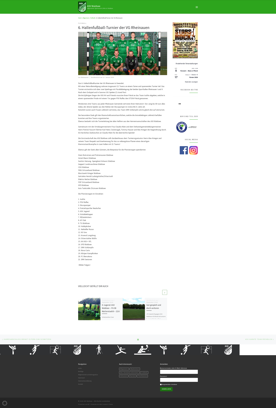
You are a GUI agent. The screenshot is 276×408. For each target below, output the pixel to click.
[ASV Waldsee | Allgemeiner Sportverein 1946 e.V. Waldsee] (82, 6)
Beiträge (80, 371)
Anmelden (166, 389)
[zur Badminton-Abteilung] (45, 349)
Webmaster (85, 77)
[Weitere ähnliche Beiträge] (164, 292)
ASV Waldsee (88, 401)
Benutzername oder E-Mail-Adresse (173, 368)
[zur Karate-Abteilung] (152, 349)
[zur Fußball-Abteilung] (23, 349)
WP (88, 404)
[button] (4, 403)
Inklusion (123, 376)
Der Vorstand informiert (129, 372)
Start (79, 18)
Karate (132, 376)
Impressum (81, 378)
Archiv (80, 368)
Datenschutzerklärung (84, 381)
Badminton (135, 369)
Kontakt (80, 384)
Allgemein (86, 18)
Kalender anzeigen (191, 82)
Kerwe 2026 (193, 77)
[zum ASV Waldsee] (66, 349)
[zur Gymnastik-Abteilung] (109, 349)
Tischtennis (142, 376)
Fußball (92, 18)
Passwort (163, 376)
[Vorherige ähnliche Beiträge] (159, 292)
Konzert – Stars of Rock (189, 71)
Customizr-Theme (107, 404)
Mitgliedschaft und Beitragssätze (88, 375)
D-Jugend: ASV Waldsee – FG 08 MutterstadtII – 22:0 (111, 308)
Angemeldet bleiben (169, 384)
